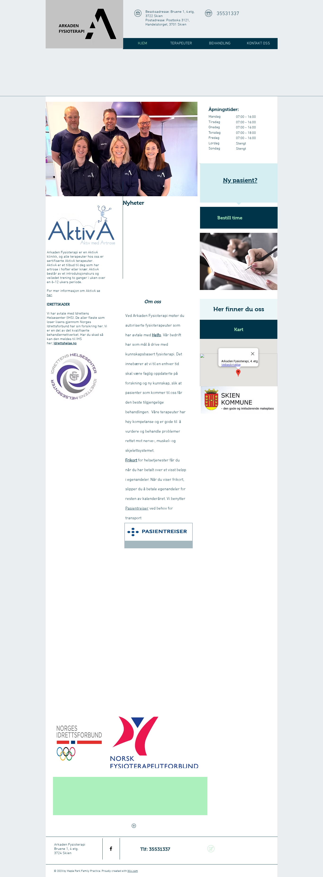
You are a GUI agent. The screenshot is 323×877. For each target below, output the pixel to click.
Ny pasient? (240, 180)
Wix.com (132, 871)
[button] (238, 329)
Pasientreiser (136, 508)
